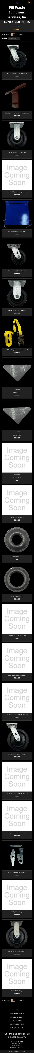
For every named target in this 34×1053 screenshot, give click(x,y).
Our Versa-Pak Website (17, 1017)
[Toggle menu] (5, 2)
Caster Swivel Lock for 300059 (17, 675)
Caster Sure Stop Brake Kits (17, 872)
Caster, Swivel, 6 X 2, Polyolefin (17, 74)
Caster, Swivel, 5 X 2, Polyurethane (17, 833)
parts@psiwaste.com (17, 1048)
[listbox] (14, 38)
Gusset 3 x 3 (17, 435)
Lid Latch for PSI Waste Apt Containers (17, 113)
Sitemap (23, 1051)
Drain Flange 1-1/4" (17, 596)
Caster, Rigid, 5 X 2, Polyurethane (17, 991)
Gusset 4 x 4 (17, 392)
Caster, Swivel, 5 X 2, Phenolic (17, 271)
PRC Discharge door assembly (17, 231)
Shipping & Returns (17, 1028)
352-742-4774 (18, 1045)
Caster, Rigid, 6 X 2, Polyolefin (17, 153)
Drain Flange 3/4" (17, 557)
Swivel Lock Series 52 (17, 517)
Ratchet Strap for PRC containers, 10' (17, 350)
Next (21, 34)
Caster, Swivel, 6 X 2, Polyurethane (17, 794)
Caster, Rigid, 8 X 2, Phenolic (17, 951)
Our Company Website (17, 1014)
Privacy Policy (17, 1020)
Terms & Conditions (17, 1024)
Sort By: (4, 38)
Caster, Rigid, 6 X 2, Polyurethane (17, 192)
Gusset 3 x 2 (17, 478)
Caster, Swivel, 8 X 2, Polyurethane (17, 715)
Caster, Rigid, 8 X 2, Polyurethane (17, 912)
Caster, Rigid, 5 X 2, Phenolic (17, 310)
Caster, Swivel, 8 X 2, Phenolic (17, 754)
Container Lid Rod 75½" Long (17, 636)
